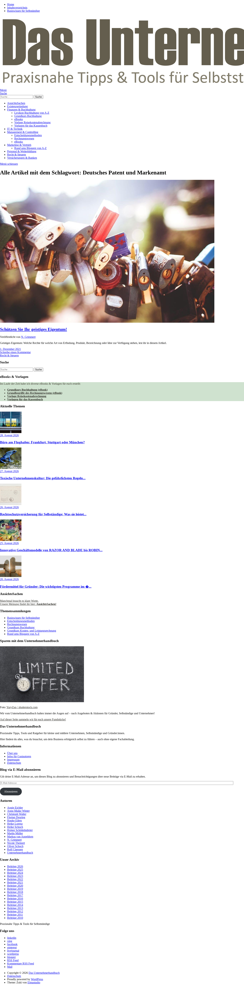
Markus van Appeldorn (20, 836)
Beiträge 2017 (15, 895)
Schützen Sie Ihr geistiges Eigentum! (33, 329)
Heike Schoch (15, 826)
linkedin (11, 937)
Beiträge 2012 (15, 911)
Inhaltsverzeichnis (17, 7)
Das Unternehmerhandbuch (44, 972)
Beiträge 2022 (15, 879)
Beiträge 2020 (15, 885)
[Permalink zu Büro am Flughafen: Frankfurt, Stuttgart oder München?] (10, 432)
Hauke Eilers (14, 820)
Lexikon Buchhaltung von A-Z (31, 112)
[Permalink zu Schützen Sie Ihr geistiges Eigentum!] (107, 321)
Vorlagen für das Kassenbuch (30, 125)
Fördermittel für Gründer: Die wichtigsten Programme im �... (45, 586)
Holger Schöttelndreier (20, 830)
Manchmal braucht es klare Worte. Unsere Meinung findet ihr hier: (28, 602)
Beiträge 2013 (15, 908)
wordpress (13, 953)
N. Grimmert (28, 336)
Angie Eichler (15, 807)
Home (10, 4)
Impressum (13, 759)
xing (9, 941)
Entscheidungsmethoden (28, 135)
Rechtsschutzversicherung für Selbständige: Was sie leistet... (43, 514)
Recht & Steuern (16, 154)
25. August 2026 (9, 543)
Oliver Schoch (15, 846)
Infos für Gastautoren (19, 756)
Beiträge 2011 (15, 914)
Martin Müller (15, 833)
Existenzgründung (17, 106)
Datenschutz (14, 762)
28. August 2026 (9, 435)
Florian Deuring (16, 817)
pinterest (12, 947)
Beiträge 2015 (15, 901)
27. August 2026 (9, 471)
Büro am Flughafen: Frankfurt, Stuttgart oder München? (42, 442)
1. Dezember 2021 (10, 349)
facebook (12, 944)
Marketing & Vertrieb (19, 144)
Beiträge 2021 (15, 882)
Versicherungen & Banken (22, 157)
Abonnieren (11, 791)
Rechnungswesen (24, 138)
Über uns (12, 753)
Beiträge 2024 (15, 872)
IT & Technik (15, 128)
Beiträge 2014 (15, 904)
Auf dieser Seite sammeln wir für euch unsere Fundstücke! (33, 719)
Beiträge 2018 (15, 892)
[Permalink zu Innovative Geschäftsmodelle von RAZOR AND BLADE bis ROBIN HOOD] (10, 539)
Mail (9, 966)
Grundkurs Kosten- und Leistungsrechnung (31, 630)
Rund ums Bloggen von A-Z (30, 148)
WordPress (37, 979)
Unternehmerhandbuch (20, 852)
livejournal (13, 950)
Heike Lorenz (15, 823)
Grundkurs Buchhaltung (28, 116)
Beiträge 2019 (15, 888)
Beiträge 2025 (15, 869)
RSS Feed (13, 960)
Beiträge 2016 (15, 898)
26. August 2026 (9, 507)
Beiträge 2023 (15, 876)
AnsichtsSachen (16, 103)
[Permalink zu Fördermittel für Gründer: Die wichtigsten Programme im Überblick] (10, 576)
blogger (11, 957)
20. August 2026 (9, 579)
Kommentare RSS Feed (20, 963)
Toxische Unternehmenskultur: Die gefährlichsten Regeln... (43, 478)
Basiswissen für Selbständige (23, 10)
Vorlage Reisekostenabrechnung (32, 122)
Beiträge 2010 (15, 917)
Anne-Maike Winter (18, 810)
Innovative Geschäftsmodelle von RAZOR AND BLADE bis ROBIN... (51, 550)
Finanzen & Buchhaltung (21, 109)
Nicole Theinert (16, 842)
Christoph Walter (16, 814)
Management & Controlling (22, 132)
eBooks (18, 119)
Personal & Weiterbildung (21, 151)
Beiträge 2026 (15, 866)
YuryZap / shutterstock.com (22, 707)
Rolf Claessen (15, 849)
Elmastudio (34, 982)
